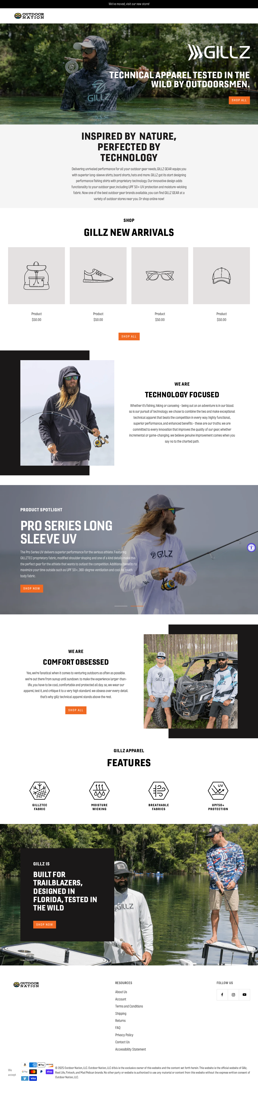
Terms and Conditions (129, 1006)
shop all (239, 100)
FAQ (118, 1028)
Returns (120, 1021)
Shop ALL (129, 336)
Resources (123, 983)
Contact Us (122, 1042)
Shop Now (44, 924)
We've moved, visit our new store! (129, 4)
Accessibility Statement (130, 1049)
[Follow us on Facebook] (222, 994)
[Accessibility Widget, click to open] (251, 547)
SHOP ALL (75, 710)
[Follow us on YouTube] (244, 994)
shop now (31, 585)
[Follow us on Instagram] (233, 994)
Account (120, 999)
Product (36, 314)
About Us (121, 992)
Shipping (120, 1014)
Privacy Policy (124, 1035)
